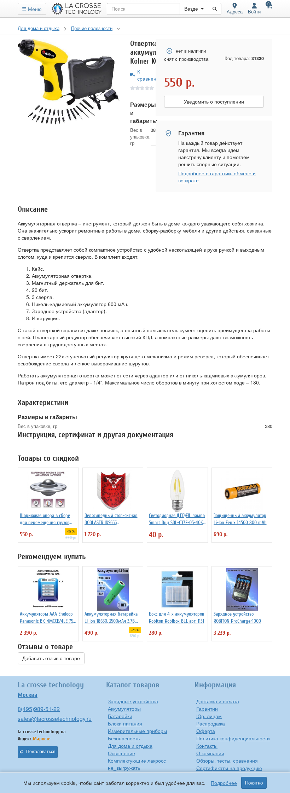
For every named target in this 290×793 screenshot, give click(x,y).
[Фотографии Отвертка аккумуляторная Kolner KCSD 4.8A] (69, 82)
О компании (210, 753)
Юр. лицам (209, 715)
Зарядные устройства (133, 701)
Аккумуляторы (124, 708)
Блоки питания (125, 723)
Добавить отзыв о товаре (51, 658)
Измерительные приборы (137, 730)
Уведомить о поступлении (214, 102)
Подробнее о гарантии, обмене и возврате (217, 177)
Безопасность (124, 738)
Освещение (121, 753)
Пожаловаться (41, 751)
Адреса (235, 11)
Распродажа (210, 723)
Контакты (207, 745)
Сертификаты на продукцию (229, 767)
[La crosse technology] (77, 9)
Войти (254, 11)
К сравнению (150, 75)
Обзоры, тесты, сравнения (227, 760)
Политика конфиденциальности (233, 738)
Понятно (254, 783)
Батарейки (120, 715)
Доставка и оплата (217, 701)
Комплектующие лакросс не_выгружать (137, 764)
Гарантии (207, 708)
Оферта (205, 730)
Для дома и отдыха (130, 745)
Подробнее (224, 782)
